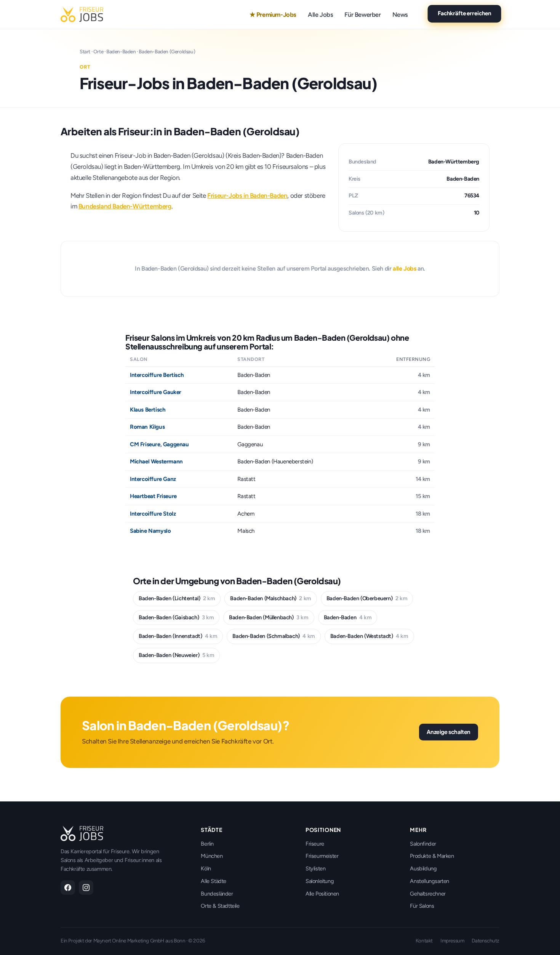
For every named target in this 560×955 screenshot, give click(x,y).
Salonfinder (423, 843)
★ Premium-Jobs (273, 14)
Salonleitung (320, 881)
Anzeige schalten (448, 731)
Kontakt (424, 940)
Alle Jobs (320, 14)
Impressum (452, 940)
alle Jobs (404, 268)
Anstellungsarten (429, 881)
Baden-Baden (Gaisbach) (176, 617)
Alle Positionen (322, 893)
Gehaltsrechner (427, 893)
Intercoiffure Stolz (153, 513)
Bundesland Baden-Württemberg (124, 206)
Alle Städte (213, 881)
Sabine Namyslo (150, 530)
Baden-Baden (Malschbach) (270, 598)
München (211, 855)
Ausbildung (423, 868)
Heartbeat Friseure (153, 496)
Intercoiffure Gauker (155, 392)
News (400, 14)
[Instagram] (86, 887)
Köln (206, 868)
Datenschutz (485, 940)
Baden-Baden (121, 51)
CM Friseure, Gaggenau (159, 444)
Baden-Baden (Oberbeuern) (366, 598)
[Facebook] (68, 887)
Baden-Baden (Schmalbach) (273, 636)
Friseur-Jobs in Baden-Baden (247, 195)
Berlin (207, 843)
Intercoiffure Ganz (153, 479)
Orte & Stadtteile (220, 905)
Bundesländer (217, 893)
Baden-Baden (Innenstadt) (178, 636)
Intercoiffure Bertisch (157, 375)
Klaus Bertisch (147, 409)
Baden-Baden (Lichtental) (177, 598)
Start (85, 51)
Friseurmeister (322, 855)
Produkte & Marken (432, 855)
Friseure (315, 843)
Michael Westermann (156, 461)
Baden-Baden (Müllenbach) (268, 617)
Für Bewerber (362, 14)
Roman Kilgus (147, 426)
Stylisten (315, 868)
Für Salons (422, 905)
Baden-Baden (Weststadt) (369, 636)
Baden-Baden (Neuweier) (176, 655)
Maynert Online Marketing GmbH (128, 940)
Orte (98, 51)
